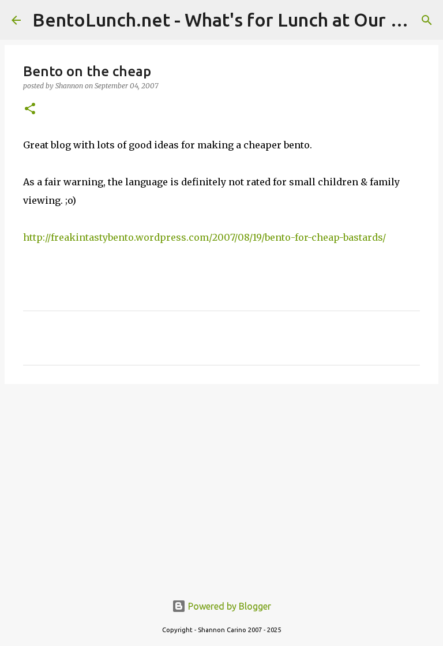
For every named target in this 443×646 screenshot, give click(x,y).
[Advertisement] (221, 482)
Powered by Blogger (228, 606)
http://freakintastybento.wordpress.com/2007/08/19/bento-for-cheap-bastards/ (204, 237)
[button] (30, 109)
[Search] (427, 20)
